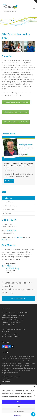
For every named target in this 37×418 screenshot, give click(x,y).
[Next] (5, 192)
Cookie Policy (17, 415)
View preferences (18, 411)
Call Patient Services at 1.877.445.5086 (15, 112)
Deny (18, 406)
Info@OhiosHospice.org (14, 320)
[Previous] (3, 192)
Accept (18, 401)
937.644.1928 (11, 231)
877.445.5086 (18, 237)
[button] (34, 387)
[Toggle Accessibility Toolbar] (33, 414)
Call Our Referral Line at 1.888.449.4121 (16, 122)
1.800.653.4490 (22, 313)
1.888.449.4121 (14, 318)
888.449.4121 (6, 240)
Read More (9, 181)
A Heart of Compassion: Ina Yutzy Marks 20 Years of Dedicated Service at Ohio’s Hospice (18, 166)
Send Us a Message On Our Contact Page (16, 102)
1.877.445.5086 (19, 315)
